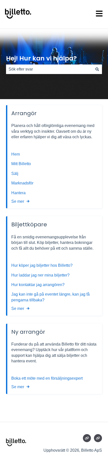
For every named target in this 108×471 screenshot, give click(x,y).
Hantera (18, 193)
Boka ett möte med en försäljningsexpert (47, 378)
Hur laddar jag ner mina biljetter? (40, 275)
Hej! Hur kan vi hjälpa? (41, 58)
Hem (16, 154)
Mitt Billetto (21, 164)
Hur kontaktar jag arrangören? (38, 285)
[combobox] (49, 69)
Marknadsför (22, 183)
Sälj (14, 173)
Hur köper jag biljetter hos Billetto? (42, 265)
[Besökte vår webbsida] (87, 438)
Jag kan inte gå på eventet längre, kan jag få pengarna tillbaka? (50, 297)
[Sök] (97, 69)
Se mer (17, 201)
